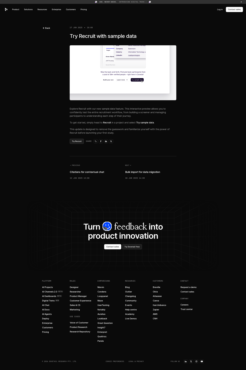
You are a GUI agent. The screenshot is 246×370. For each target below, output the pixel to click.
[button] (123, 2)
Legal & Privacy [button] (136, 361)
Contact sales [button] (234, 9)
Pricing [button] (84, 9)
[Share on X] (111, 141)
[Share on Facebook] (101, 141)
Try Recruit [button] (77, 141)
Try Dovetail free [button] (132, 247)
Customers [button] (71, 9)
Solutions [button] (28, 9)
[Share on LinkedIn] (106, 141)
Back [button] (47, 28)
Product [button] (15, 9)
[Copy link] (96, 141)
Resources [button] (42, 9)
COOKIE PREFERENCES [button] (115, 361)
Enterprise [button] (56, 9)
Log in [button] (220, 9)
